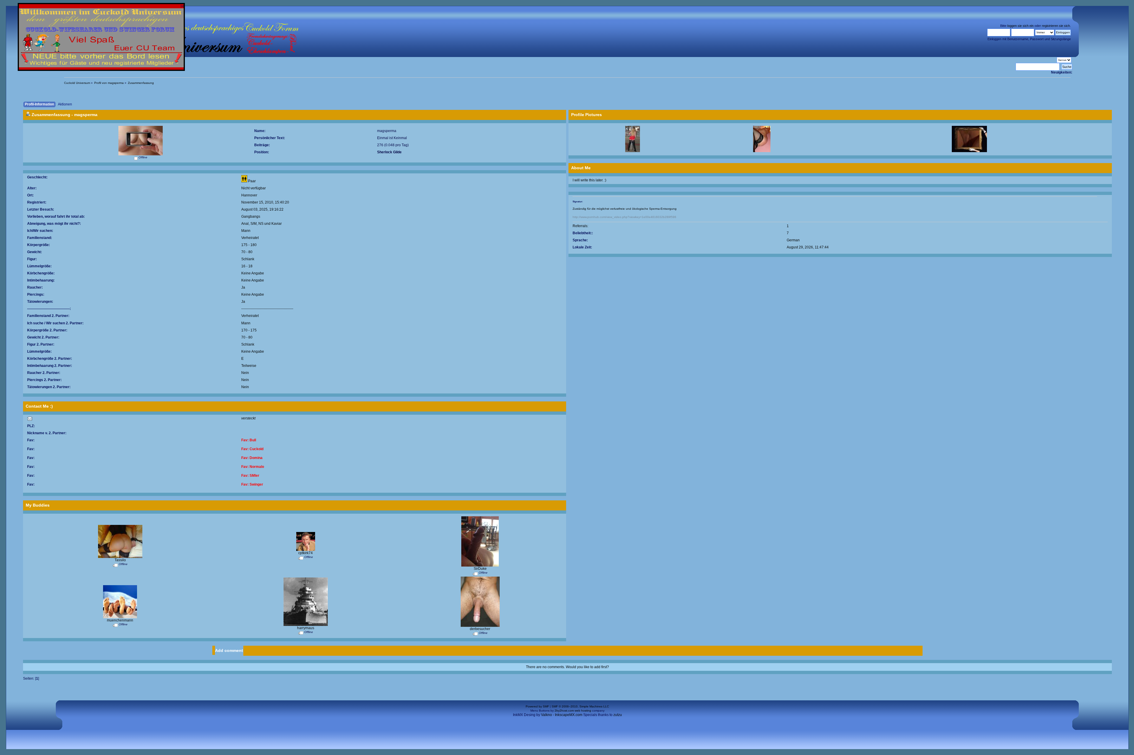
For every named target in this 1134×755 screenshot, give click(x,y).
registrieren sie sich (1056, 25)
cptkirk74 (305, 553)
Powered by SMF (537, 706)
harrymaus (305, 628)
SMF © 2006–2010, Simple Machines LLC (580, 706)
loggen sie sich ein (1020, 25)
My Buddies (38, 505)
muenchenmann (120, 620)
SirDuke (480, 568)
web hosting (583, 710)
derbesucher (480, 629)
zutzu (617, 715)
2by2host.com (564, 710)
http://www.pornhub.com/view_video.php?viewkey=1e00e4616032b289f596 (624, 217)
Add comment (229, 650)
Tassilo (120, 560)
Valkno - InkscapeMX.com (561, 715)
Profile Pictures (586, 114)
